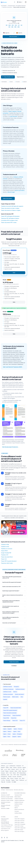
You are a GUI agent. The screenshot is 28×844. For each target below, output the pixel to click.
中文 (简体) (8, 782)
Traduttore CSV (4, 555)
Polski (18, 774)
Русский (14, 776)
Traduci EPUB (4, 550)
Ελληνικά (19, 767)
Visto (22, 696)
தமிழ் (20, 778)
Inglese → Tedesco (7, 731)
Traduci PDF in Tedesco (19, 822)
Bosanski (3, 767)
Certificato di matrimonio (8, 689)
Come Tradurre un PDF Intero (7, 825)
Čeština (7, 767)
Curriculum (17, 811)
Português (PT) (4, 776)
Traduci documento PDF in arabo (8, 222)
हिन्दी (23, 769)
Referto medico (15, 696)
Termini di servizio (9, 789)
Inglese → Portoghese (17, 734)
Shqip (8, 778)
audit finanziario (13, 116)
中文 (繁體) (14, 782)
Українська (21, 780)
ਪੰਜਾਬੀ (14, 774)
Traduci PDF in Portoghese (20, 824)
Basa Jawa (24, 771)
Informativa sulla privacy (18, 789)
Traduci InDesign (6, 720)
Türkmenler (8, 780)
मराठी (18, 772)
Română (9, 776)
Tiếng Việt (3, 782)
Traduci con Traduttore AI (6, 826)
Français (13, 769)
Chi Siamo (3, 789)
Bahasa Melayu (23, 772)
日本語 (19, 771)
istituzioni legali (11, 192)
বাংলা (22, 765)
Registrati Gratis (20, 76)
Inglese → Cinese (6, 734)
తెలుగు (23, 778)
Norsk (8, 774)
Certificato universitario (8, 694)
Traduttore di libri (5, 546)
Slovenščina (3, 778)
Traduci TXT (22, 720)
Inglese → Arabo (16, 731)
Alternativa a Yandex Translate (7, 800)
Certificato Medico (18, 813)
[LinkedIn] (2, 837)
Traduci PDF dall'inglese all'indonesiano (10, 216)
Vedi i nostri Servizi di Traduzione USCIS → (13, 367)
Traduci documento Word (15, 707)
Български (18, 765)
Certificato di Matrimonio (19, 800)
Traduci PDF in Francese (19, 820)
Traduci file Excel (6, 715)
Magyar (7, 771)
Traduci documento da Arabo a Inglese (10, 208)
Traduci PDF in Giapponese (20, 827)
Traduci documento (14, 661)
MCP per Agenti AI (5, 830)
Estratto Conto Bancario (19, 809)
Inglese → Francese (18, 728)
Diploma (15, 691)
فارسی (5, 769)
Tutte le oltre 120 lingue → (20, 831)
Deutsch (15, 767)
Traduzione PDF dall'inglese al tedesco (10, 218)
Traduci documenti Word (7, 557)
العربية (7, 765)
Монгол (14, 772)
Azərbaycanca (12, 765)
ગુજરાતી (17, 769)
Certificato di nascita (7, 686)
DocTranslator (5, 788)
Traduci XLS (4, 559)
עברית (21, 769)
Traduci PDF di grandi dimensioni (8, 561)
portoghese (5, 113)
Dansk (11, 767)
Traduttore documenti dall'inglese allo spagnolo (12, 206)
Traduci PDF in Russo (19, 829)
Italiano (16, 771)
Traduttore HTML (5, 544)
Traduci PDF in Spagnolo (19, 818)
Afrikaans (3, 765)
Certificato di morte (7, 691)
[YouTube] (7, 837)
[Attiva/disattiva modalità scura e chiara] (14, 2)
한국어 (7, 772)
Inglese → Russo (6, 736)
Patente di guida (6, 696)
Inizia (14, 272)
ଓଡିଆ (11, 774)
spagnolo (14, 111)
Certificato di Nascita (19, 798)
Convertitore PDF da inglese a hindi (9, 220)
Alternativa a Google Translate (7, 796)
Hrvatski (2, 771)
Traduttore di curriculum (6, 548)
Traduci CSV (15, 720)
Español (24, 767)
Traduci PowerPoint (17, 715)
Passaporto (16, 686)
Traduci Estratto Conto (8, 76)
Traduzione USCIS (18, 795)
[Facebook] (4, 837)
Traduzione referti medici (7, 563)
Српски (11, 778)
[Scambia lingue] (14, 33)
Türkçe (16, 780)
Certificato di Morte (18, 804)
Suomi (9, 769)
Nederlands (3, 774)
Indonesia (11, 771)
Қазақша (3, 772)
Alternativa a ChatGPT (5, 795)
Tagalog (12, 780)
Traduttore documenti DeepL (7, 798)
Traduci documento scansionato (9, 712)
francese (19, 111)
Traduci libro (13, 718)
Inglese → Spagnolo (7, 728)
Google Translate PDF (6, 552)
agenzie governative (19, 190)
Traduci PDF (5, 707)
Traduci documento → (8, 198)
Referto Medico (18, 796)
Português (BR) (23, 774)
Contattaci (13, 665)
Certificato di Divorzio (19, 802)
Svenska (16, 778)
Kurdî (11, 772)
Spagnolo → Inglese (16, 736)
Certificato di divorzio (20, 689)
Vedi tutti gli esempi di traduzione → (10, 447)
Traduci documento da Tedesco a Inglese (10, 210)
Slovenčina (19, 776)
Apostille (5, 699)
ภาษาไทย (3, 780)
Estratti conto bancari (19, 694)
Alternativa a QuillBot (5, 808)
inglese (10, 111)
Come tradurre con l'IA (5, 828)
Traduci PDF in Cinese (19, 826)
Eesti (2, 769)
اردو (26, 780)
